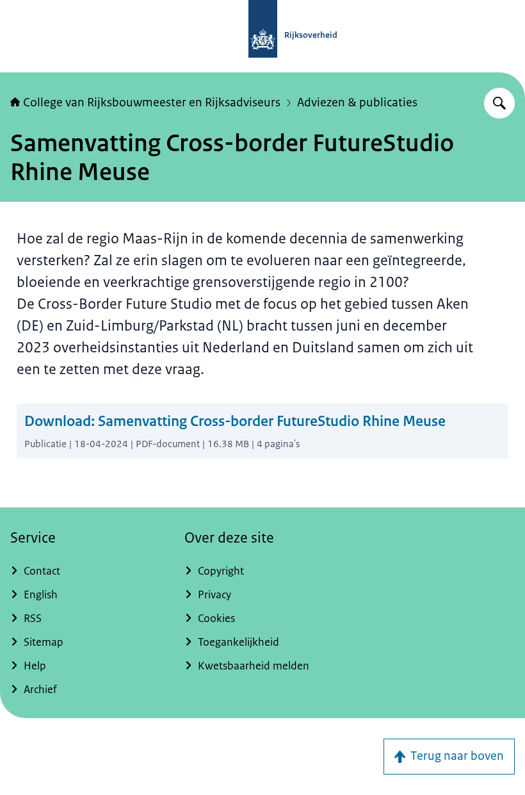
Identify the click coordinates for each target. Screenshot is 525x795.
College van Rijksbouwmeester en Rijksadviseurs (151, 102)
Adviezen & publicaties (357, 102)
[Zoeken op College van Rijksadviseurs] (499, 103)
